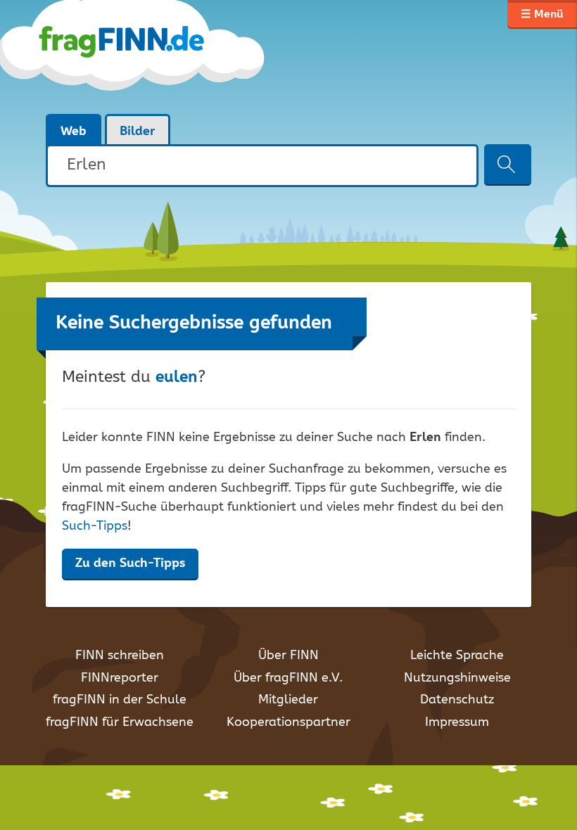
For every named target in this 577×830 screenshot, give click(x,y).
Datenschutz (457, 700)
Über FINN (288, 655)
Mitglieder (288, 700)
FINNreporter (119, 678)
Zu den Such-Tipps (130, 563)
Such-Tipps (94, 526)
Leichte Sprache (457, 655)
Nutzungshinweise (457, 678)
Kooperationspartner (288, 722)
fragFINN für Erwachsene (120, 722)
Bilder (138, 131)
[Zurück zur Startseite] (156, 56)
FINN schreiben (119, 655)
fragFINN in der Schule (119, 700)
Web (74, 131)
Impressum (457, 722)
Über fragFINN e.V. (288, 678)
